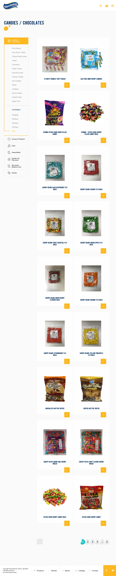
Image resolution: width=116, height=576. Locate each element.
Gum (13, 146)
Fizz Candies (16, 81)
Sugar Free (16, 101)
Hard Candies (17, 93)
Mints (14, 85)
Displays (15, 123)
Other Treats (17, 69)
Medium (15, 119)
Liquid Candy (17, 97)
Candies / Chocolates (16, 41)
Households (16, 152)
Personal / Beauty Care (16, 166)
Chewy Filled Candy (19, 56)
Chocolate (16, 64)
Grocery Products (18, 139)
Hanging (15, 115)
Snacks (14, 173)
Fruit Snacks (16, 48)
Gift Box (15, 127)
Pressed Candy (17, 73)
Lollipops (15, 89)
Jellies (14, 60)
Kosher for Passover (16, 159)
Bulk (13, 131)
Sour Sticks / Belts (19, 52)
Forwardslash (8, 572)
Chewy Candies (17, 77)
